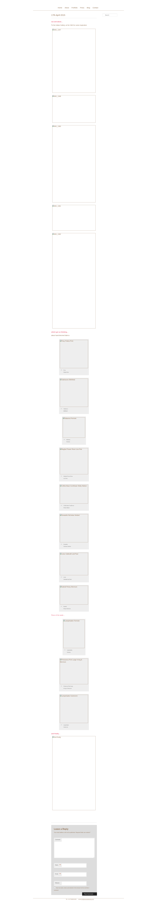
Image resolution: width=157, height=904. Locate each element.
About (67, 8)
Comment (57, 839)
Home (60, 8)
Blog (88, 8)
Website (57, 883)
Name (58, 865)
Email (58, 874)
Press (82, 8)
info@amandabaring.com (87, 899)
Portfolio (75, 8)
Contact (95, 8)
